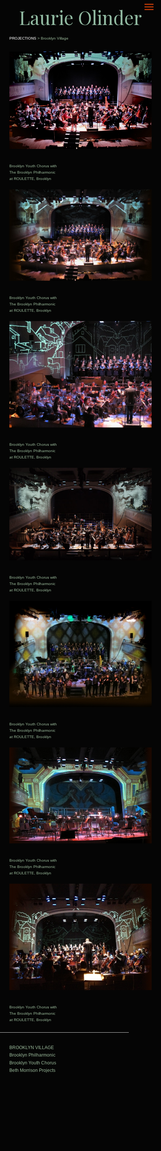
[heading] (80, 17)
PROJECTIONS (22, 38)
